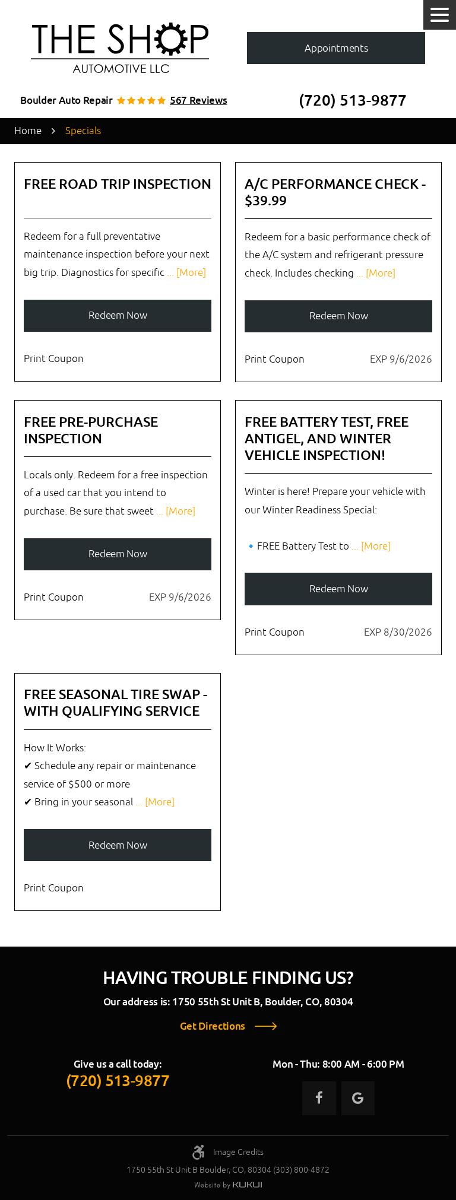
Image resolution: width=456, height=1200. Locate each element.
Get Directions (212, 1026)
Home (28, 130)
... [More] (185, 272)
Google (358, 1098)
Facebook (318, 1098)
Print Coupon (54, 358)
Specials (83, 130)
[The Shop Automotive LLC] (120, 48)
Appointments (336, 48)
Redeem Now (117, 315)
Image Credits (238, 1152)
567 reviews (198, 101)
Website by (228, 1185)
